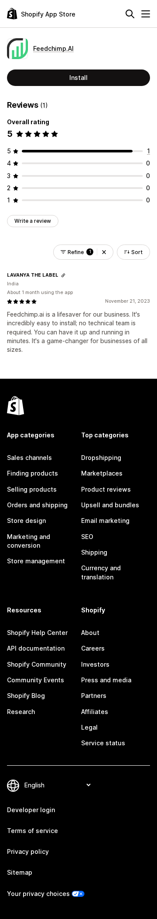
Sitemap (19, 872)
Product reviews (106, 489)
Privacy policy (28, 851)
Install (78, 77)
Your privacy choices (38, 893)
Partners (93, 695)
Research (21, 711)
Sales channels (29, 457)
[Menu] (145, 14)
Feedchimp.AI (53, 48)
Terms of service (32, 830)
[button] (104, 252)
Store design (26, 520)
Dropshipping (101, 457)
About (90, 632)
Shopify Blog (26, 695)
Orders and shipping (37, 505)
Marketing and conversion (28, 541)
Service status (103, 743)
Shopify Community (36, 664)
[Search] (130, 14)
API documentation (36, 648)
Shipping (94, 552)
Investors (95, 664)
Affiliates (94, 711)
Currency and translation (101, 572)
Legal (89, 727)
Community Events (35, 680)
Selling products (32, 489)
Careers (93, 648)
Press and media (106, 680)
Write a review (32, 221)
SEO (87, 536)
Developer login (31, 809)
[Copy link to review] (63, 275)
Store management (36, 561)
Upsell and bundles (110, 505)
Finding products (32, 473)
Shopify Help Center (37, 632)
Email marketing (105, 520)
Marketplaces (102, 473)
